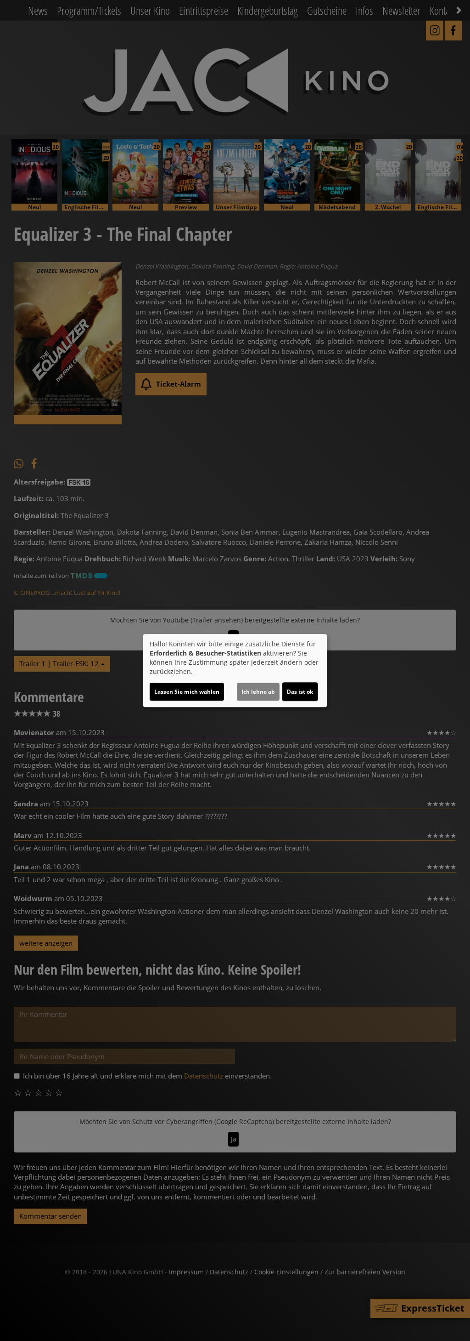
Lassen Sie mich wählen (186, 692)
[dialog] (235, 671)
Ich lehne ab (258, 692)
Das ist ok (300, 692)
